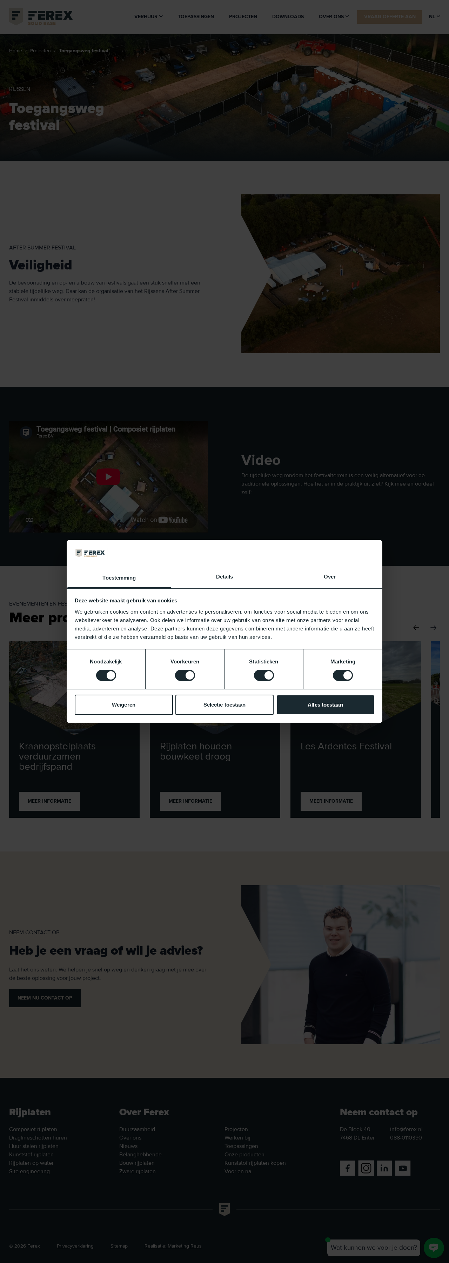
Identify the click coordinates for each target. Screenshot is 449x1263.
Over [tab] (330, 577)
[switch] (185, 675)
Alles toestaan (325, 705)
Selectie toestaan (224, 705)
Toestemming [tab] (119, 578)
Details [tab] (224, 577)
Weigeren (123, 705)
